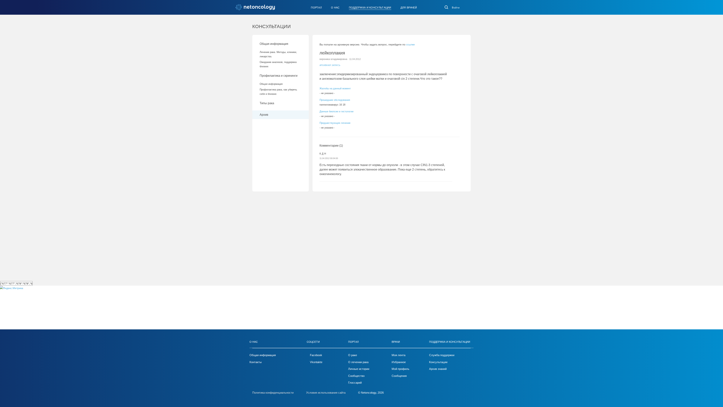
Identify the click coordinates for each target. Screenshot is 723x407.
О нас (335, 7)
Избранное (399, 362)
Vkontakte (316, 362)
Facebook (316, 355)
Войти (456, 7)
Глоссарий (355, 382)
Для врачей (408, 7)
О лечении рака (358, 362)
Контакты (255, 362)
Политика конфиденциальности (273, 392)
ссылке (410, 44)
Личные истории (358, 368)
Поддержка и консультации (370, 7)
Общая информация (274, 43)
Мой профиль (400, 368)
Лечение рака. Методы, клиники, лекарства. (278, 54)
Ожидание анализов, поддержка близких (278, 64)
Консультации (438, 362)
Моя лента (398, 355)
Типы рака (267, 103)
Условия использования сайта (325, 392)
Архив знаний (438, 368)
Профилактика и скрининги (278, 75)
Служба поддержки (441, 355)
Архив (264, 114)
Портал (316, 7)
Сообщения (399, 375)
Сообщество (356, 375)
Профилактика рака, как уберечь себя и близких (278, 91)
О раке (352, 355)
